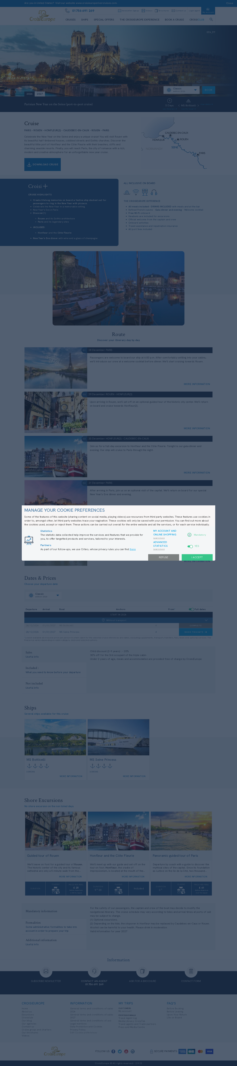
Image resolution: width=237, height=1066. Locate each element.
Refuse (163, 557)
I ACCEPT (197, 557)
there (133, 549)
